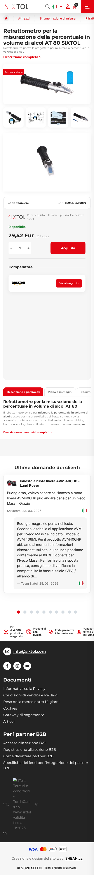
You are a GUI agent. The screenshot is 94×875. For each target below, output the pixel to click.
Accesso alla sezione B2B (24, 743)
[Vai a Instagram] (17, 666)
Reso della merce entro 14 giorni (31, 702)
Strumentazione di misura (57, 18)
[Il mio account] (68, 6)
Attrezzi (24, 18)
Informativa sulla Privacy (24, 689)
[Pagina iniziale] (6, 18)
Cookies (10, 708)
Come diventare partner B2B (28, 756)
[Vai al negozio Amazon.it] (18, 283)
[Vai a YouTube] (27, 666)
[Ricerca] (47, 6)
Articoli (9, 721)
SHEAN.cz (74, 858)
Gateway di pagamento (23, 715)
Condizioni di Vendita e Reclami (30, 695)
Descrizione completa (20, 57)
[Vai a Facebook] (7, 666)
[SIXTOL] (17, 6)
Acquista (68, 248)
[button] (18, 612)
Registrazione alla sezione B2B (29, 749)
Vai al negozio (68, 283)
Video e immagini (60, 392)
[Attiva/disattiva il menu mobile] (87, 6)
